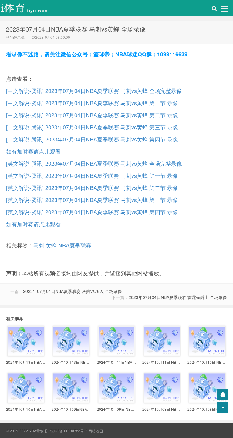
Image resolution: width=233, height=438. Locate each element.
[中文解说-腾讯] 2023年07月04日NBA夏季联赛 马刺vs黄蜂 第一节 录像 (92, 103)
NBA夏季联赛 (74, 245)
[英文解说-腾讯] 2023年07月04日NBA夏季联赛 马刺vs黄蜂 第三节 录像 (92, 200)
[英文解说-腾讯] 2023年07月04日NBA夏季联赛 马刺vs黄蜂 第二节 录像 (92, 187)
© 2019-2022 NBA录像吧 (26, 430)
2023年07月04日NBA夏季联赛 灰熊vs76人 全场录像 (72, 291)
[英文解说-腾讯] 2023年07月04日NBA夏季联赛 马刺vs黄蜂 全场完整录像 (94, 163)
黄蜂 (51, 245)
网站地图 (95, 430)
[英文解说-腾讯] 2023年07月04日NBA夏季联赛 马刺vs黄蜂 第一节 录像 (92, 175)
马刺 (38, 245)
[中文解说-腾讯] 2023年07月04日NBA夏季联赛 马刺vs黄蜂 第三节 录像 (92, 127)
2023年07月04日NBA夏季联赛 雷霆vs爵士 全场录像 (178, 297)
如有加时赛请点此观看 (33, 151)
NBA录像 (17, 37)
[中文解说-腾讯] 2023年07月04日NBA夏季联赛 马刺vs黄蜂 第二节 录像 (92, 115)
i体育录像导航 (30, 8)
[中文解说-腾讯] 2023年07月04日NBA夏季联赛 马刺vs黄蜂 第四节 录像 (92, 139)
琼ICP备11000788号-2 (68, 430)
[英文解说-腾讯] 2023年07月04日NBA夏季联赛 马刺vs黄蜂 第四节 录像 (92, 212)
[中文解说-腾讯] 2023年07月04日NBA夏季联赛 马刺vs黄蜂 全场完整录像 (94, 91)
